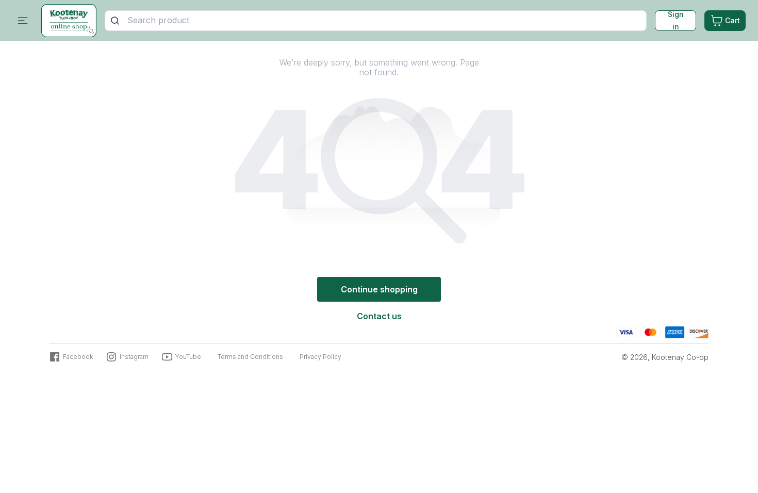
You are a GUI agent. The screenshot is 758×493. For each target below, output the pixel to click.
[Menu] (22, 20)
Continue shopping (379, 289)
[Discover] (698, 330)
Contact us (379, 316)
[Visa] (626, 330)
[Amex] (675, 330)
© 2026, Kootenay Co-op (664, 357)
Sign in (676, 20)
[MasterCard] (650, 330)
